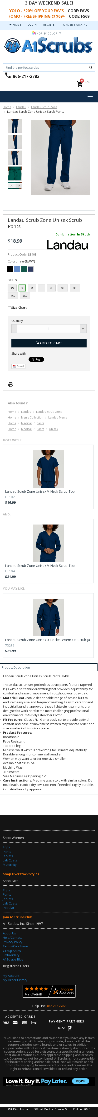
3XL (75, 288)
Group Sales (12, 951)
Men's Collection (32, 417)
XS (12, 288)
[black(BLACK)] (10, 269)
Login (32, 24)
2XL (62, 288)
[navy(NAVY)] (30, 269)
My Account (11, 975)
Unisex (53, 429)
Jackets (8, 856)
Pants (40, 423)
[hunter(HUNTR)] (23, 269)
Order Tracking (75, 24)
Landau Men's (57, 417)
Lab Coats (10, 860)
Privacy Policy (12, 942)
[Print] (11, 386)
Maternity (10, 864)
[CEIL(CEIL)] (17, 269)
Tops (6, 847)
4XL (12, 295)
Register (50, 24)
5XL (25, 295)
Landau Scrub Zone (44, 107)
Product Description (16, 667)
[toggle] (90, 97)
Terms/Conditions (16, 946)
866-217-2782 (26, 76)
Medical (26, 423)
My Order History (15, 980)
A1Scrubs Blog (13, 959)
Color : (21, 261)
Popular (8, 907)
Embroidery (11, 955)
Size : (12, 280)
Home (16, 24)
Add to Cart (50, 343)
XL (51, 288)
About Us (9, 933)
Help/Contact (12, 937)
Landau (21, 107)
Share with (18, 354)
